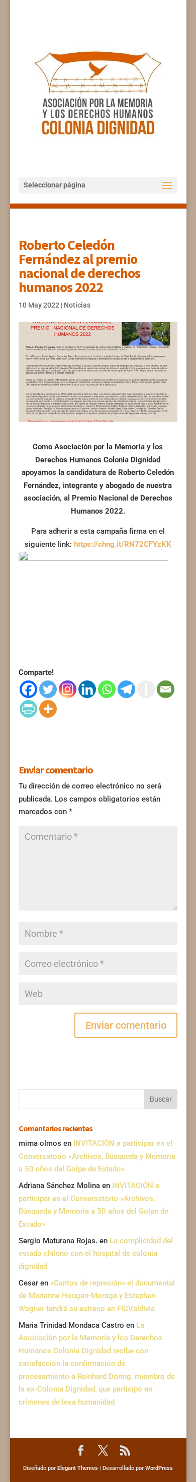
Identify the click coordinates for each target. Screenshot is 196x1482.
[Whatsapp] (107, 689)
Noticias (77, 305)
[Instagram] (67, 689)
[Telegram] (126, 689)
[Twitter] (48, 689)
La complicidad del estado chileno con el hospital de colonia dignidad (96, 1253)
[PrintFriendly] (28, 709)
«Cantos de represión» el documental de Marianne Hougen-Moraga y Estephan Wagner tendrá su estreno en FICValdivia (97, 1295)
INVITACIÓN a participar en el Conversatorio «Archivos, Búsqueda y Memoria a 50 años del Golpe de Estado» (97, 1156)
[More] (48, 709)
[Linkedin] (87, 689)
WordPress (159, 1468)
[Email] (165, 689)
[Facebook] (28, 689)
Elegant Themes (77, 1468)
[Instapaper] (146, 689)
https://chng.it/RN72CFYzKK (122, 544)
